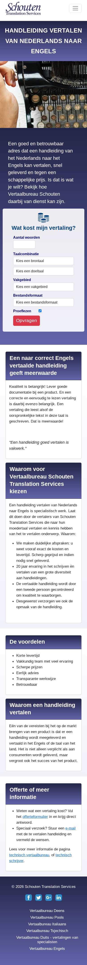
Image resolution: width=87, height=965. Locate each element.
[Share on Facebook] (29, 897)
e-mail (70, 828)
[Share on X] (39, 897)
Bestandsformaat (27, 295)
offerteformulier (35, 816)
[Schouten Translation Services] (23, 8)
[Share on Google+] (49, 897)
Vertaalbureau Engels (47, 948)
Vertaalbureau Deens (47, 910)
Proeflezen (22, 311)
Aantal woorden (26, 237)
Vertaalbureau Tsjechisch (47, 930)
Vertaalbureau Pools (47, 917)
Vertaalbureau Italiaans (47, 924)
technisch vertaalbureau (29, 855)
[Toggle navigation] (75, 8)
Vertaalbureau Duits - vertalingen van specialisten (47, 939)
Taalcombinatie (26, 254)
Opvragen (26, 320)
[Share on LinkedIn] (58, 897)
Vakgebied (22, 280)
